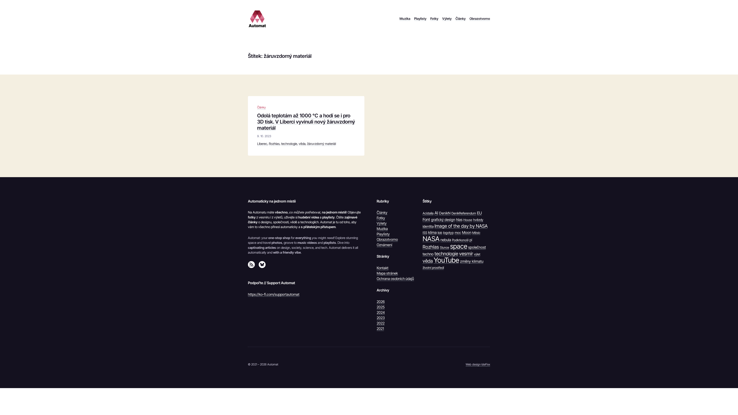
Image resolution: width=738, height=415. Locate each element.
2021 (380, 328)
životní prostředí (433, 268)
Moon (466, 232)
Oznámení (384, 245)
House (467, 220)
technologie (289, 144)
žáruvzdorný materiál (321, 144)
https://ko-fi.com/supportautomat (273, 294)
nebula (445, 239)
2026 (381, 302)
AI (436, 212)
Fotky (381, 218)
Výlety (382, 223)
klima (432, 232)
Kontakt (382, 268)
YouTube (446, 260)
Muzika (382, 229)
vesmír (466, 253)
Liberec (262, 144)
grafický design (443, 219)
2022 (381, 323)
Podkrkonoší (460, 240)
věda (302, 144)
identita (428, 226)
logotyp (448, 233)
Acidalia (428, 213)
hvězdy (478, 220)
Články (261, 107)
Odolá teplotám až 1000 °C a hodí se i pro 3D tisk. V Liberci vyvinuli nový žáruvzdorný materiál (306, 122)
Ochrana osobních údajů (395, 278)
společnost (477, 247)
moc (458, 233)
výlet (477, 254)
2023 (381, 318)
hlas (459, 219)
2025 (381, 307)
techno (428, 254)
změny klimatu (471, 261)
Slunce (444, 247)
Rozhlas (274, 144)
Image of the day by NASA (461, 226)
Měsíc (476, 233)
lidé (440, 233)
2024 (381, 312)
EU (479, 213)
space (458, 246)
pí (471, 240)
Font (426, 219)
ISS (425, 233)
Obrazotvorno (387, 239)
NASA (431, 239)
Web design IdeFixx (478, 364)
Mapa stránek (387, 273)
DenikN (444, 213)
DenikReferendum (463, 213)
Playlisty (383, 234)
